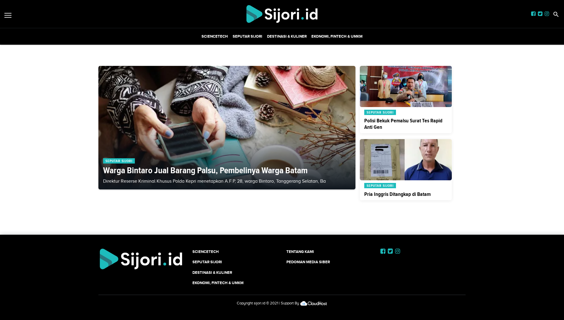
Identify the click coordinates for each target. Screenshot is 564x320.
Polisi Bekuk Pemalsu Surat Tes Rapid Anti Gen (403, 124)
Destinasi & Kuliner (287, 36)
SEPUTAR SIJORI (247, 36)
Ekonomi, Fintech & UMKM (336, 36)
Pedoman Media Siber (308, 262)
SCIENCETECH (215, 36)
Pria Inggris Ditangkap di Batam (397, 194)
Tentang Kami (300, 251)
